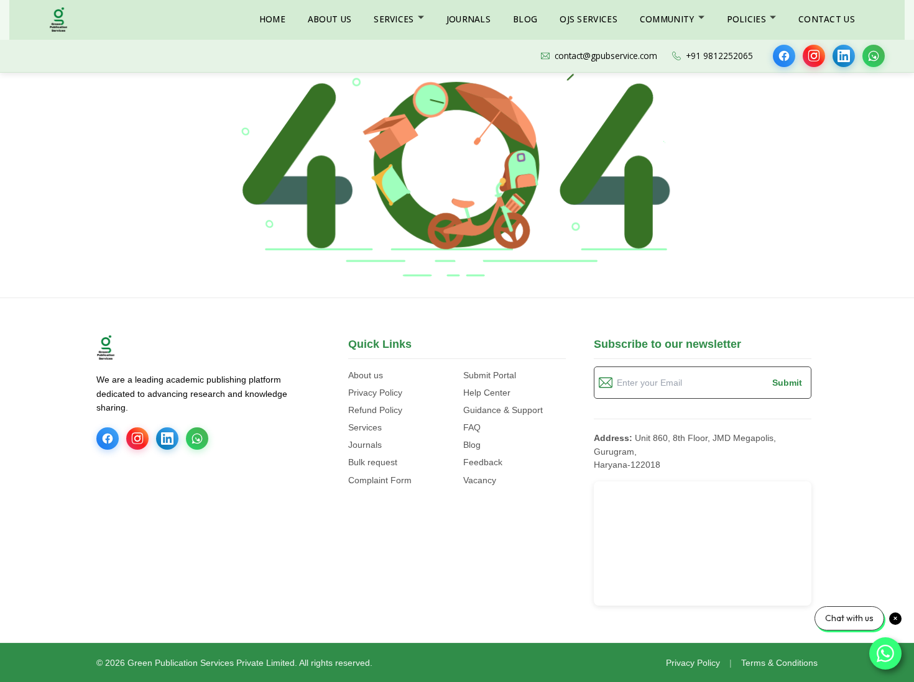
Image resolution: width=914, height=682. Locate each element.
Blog (525, 19)
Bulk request (372, 462)
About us (365, 375)
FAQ (472, 427)
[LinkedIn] (844, 56)
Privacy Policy (375, 393)
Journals (468, 19)
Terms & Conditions (779, 663)
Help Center (486, 393)
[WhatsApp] (873, 56)
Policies (746, 19)
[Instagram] (814, 56)
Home (272, 19)
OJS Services (588, 19)
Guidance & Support (503, 410)
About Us (329, 19)
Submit (787, 383)
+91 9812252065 (719, 55)
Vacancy (479, 480)
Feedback (482, 462)
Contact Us (826, 19)
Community (667, 19)
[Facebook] (784, 56)
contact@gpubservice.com (606, 55)
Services (393, 19)
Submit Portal (489, 375)
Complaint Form (380, 480)
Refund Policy (375, 410)
